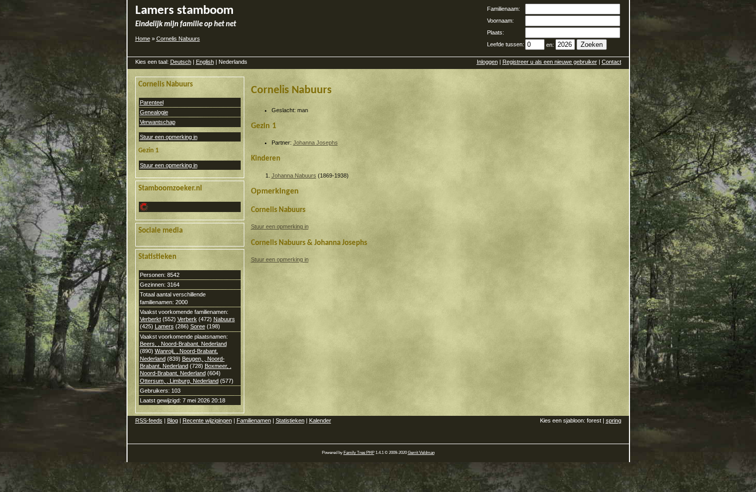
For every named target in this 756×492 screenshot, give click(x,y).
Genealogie (154, 112)
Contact (611, 62)
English (205, 62)
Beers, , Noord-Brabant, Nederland (183, 344)
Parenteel (152, 102)
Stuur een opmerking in (168, 137)
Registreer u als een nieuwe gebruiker (549, 62)
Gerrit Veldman (421, 452)
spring (613, 420)
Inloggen (487, 62)
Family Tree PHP (359, 452)
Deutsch (180, 62)
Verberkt (150, 319)
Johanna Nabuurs (294, 175)
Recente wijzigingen (207, 420)
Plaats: (495, 32)
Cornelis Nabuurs (178, 39)
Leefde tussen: (505, 44)
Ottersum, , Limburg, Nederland (179, 381)
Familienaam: (503, 9)
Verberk (187, 319)
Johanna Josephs (315, 142)
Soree (197, 326)
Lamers (164, 326)
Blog (172, 420)
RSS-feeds (149, 420)
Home (142, 39)
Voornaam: (500, 20)
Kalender (320, 420)
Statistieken (290, 420)
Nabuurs (224, 319)
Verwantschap (157, 122)
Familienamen (254, 420)
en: (550, 45)
